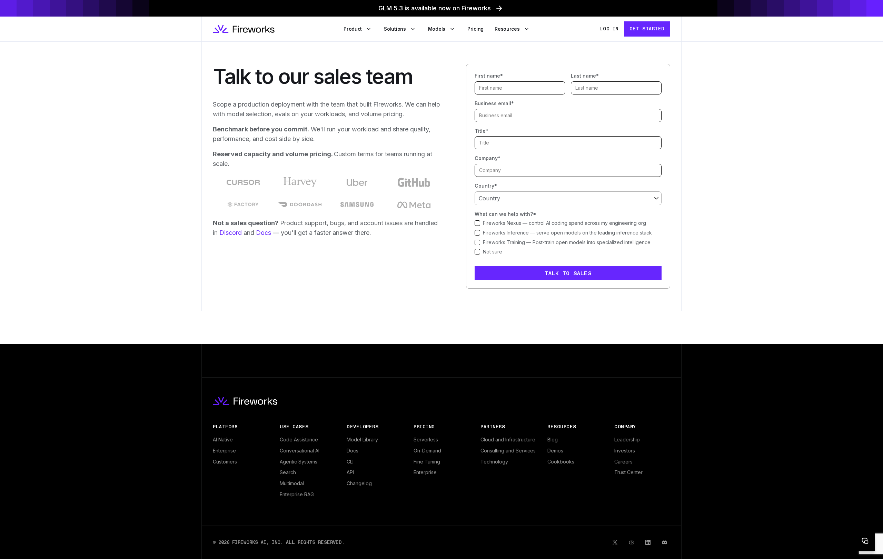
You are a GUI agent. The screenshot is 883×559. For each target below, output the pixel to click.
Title (481, 131)
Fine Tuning (427, 462)
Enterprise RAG (297, 494)
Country (486, 186)
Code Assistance (299, 439)
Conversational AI (299, 450)
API (350, 472)
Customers (225, 462)
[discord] (664, 542)
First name (489, 76)
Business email (494, 103)
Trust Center (628, 472)
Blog (552, 439)
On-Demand (427, 450)
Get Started (647, 28)
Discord (230, 232)
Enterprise (224, 450)
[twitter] (615, 542)
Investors (624, 450)
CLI (350, 462)
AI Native (223, 439)
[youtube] (631, 542)
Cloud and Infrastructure (507, 439)
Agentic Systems (298, 462)
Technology (494, 462)
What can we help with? (505, 214)
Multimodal (292, 483)
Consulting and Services (508, 450)
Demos (555, 450)
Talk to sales (568, 273)
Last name (585, 76)
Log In (608, 28)
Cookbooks (560, 462)
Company (487, 158)
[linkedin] (648, 542)
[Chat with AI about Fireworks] (865, 541)
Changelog (359, 483)
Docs (263, 232)
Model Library (362, 439)
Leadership (627, 439)
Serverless (426, 439)
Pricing (475, 29)
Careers (623, 462)
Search (288, 472)
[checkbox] (568, 223)
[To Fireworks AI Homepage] (244, 29)
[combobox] (568, 198)
